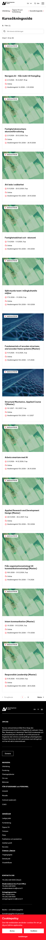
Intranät (5, 791)
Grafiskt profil (7, 843)
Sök (38, 3)
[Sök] (4, 31)
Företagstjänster (8, 774)
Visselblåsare (7, 863)
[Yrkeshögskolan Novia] (8, 3)
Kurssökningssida (36, 11)
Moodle (5, 796)
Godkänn (33, 931)
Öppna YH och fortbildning (17, 11)
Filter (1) (7, 25)
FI (38, 709)
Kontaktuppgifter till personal (13, 914)
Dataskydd (6, 859)
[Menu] (43, 3)
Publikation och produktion (12, 839)
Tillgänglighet (7, 855)
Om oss (5, 778)
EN (35, 709)
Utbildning (6, 11)
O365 (4, 804)
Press (4, 835)
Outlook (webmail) (9, 800)
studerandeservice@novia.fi (12, 888)
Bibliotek (5, 782)
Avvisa (12, 931)
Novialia (5, 847)
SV (28, 3)
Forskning (5, 770)
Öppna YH (6, 827)
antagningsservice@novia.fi (12, 899)
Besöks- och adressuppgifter (12, 910)
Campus (5, 831)
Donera (8, 753)
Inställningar (23, 937)
